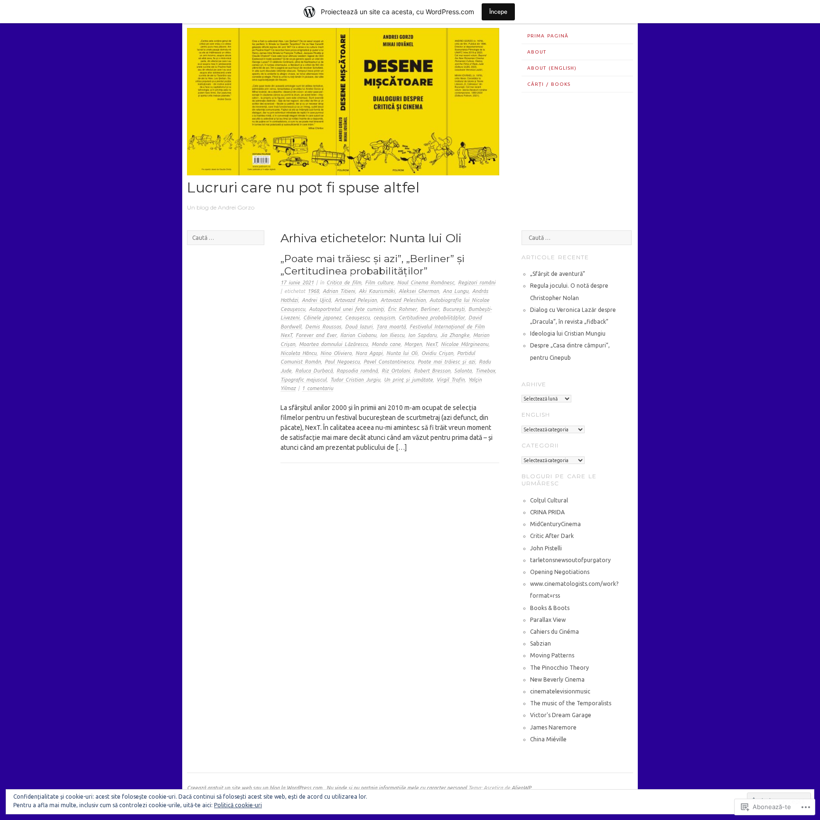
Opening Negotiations (559, 572)
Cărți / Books (548, 84)
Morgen (413, 344)
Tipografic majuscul (303, 380)
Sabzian (540, 643)
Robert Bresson (432, 371)
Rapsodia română (357, 371)
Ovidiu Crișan (437, 353)
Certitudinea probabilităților (432, 317)
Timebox (485, 371)
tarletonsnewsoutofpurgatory (570, 560)
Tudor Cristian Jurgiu (355, 380)
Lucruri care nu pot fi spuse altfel (303, 187)
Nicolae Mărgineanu (464, 344)
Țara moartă (391, 326)
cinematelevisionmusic (560, 691)
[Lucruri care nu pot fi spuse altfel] (343, 173)
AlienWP (521, 788)
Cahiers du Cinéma (554, 632)
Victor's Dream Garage (560, 715)
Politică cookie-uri (238, 805)
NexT (431, 344)
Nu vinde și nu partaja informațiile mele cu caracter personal (396, 788)
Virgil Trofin (451, 380)
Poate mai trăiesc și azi (446, 361)
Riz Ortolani (396, 371)
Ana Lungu (455, 291)
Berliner (429, 309)
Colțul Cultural (549, 500)
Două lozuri (359, 326)
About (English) (552, 68)
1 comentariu (317, 388)
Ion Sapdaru (422, 335)
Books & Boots (549, 608)
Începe (498, 11)
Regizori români (476, 282)
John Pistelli (546, 548)
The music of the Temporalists (570, 703)
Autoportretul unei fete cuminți (346, 309)
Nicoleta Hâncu (298, 353)
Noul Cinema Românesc (425, 282)
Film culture (379, 282)
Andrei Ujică (316, 300)
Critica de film (343, 282)
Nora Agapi (368, 353)
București (454, 309)
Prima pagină (547, 35)
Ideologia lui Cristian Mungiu (568, 333)
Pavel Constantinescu (388, 361)
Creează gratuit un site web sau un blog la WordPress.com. (255, 788)
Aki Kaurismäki (377, 291)
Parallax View (548, 620)
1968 (313, 291)
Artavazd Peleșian (356, 300)
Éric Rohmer (402, 309)
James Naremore (553, 727)
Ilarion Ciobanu (358, 335)
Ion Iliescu (392, 335)
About (536, 52)
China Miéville (548, 739)
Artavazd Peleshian (403, 300)
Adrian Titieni (339, 291)
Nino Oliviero (336, 353)
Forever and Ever (316, 335)
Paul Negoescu (342, 361)
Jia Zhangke (454, 335)
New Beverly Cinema (557, 679)
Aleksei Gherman (419, 291)
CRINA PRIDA (547, 512)
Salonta (463, 371)
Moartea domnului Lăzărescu (333, 344)
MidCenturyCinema (555, 524)
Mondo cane (386, 344)
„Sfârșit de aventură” (557, 274)
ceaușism (384, 317)
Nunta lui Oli (402, 353)
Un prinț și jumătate (408, 380)
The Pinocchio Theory (559, 668)
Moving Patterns (552, 655)
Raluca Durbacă (314, 371)
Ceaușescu (357, 317)
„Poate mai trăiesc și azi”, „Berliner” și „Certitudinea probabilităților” (372, 264)
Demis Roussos (323, 326)
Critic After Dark (552, 536)
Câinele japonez (322, 317)
